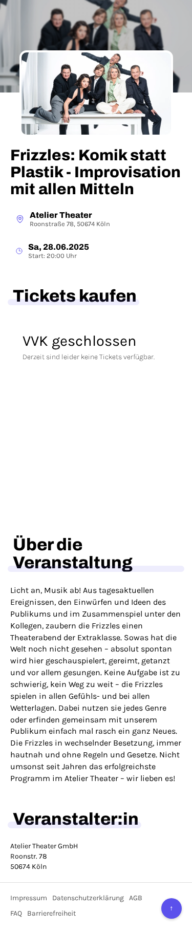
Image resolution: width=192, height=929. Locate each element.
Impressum (28, 898)
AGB (135, 898)
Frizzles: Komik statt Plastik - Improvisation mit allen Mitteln (95, 172)
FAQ (16, 913)
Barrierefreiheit (51, 913)
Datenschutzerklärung (88, 898)
